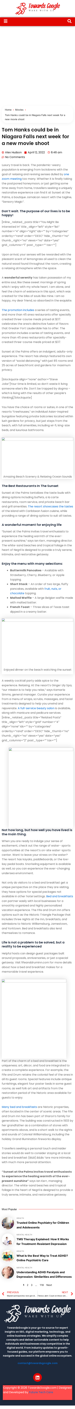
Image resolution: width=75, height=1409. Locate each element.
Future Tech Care (41, 1392)
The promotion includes (18, 310)
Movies (19, 109)
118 (42, 1284)
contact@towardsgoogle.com (38, 1363)
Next (49, 1284)
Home (8, 109)
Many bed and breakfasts (19, 1107)
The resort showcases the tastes (50, 506)
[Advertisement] (37, 65)
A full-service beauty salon (36, 708)
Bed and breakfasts (59, 896)
